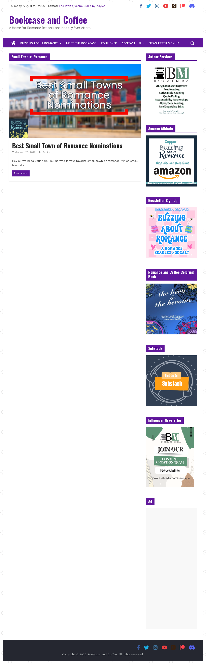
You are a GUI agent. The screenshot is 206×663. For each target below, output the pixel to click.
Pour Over (109, 43)
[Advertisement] (171, 568)
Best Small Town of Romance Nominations (67, 145)
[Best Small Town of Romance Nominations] (75, 66)
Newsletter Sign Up (164, 43)
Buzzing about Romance (39, 43)
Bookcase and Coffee (48, 19)
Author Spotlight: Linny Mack (78, 4)
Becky (46, 152)
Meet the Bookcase (81, 43)
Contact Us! (131, 43)
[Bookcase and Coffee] (13, 43)
